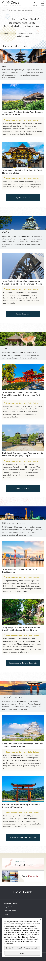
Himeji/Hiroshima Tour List (23, 837)
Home (4, 10)
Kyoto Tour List (23, 198)
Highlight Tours (9, 907)
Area (6, 914)
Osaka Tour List (23, 314)
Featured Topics (10, 910)
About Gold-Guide (10, 903)
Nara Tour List (23, 488)
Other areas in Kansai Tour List (23, 663)
